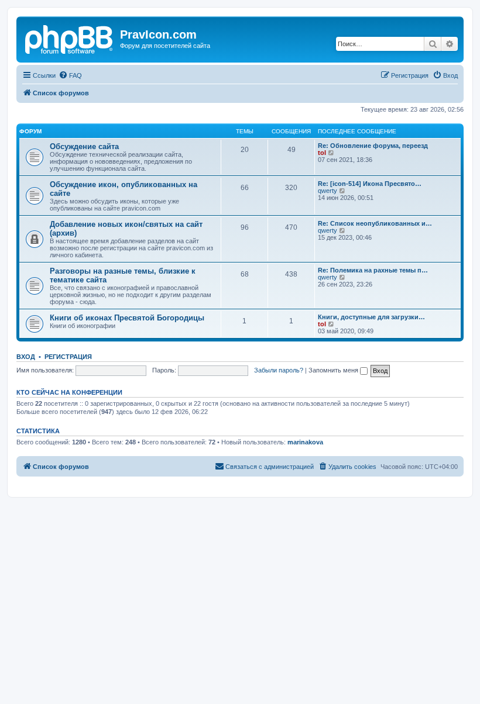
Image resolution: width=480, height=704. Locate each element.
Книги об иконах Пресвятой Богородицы (127, 317)
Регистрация (68, 356)
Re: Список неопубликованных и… (375, 223)
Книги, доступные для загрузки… (371, 316)
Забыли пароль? (278, 370)
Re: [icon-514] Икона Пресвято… (369, 183)
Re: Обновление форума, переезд (373, 145)
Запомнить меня (334, 370)
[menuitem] (70, 75)
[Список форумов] (69, 38)
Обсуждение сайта (84, 146)
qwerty (327, 190)
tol (322, 152)
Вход (25, 356)
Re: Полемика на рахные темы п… (373, 270)
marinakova (305, 442)
